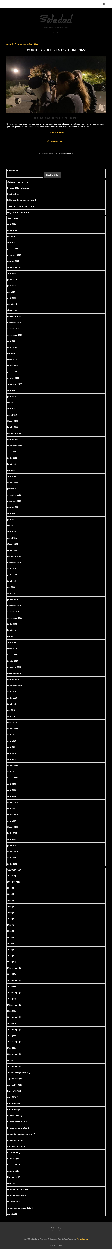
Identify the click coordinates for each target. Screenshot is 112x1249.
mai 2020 (11, 587)
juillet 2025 (12, 279)
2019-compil (14, 980)
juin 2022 (11, 464)
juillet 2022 (12, 458)
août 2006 (11, 821)
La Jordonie (14, 1152)
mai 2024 (11, 353)
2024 (11, 1036)
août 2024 (11, 341)
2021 (11, 999)
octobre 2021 (13, 507)
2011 (10, 925)
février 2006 (12, 827)
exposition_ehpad (17, 1140)
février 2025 (12, 310)
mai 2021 (11, 526)
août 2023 (11, 390)
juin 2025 (11, 286)
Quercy (12, 1183)
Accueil (9, 44)
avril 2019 (11, 642)
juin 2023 (11, 396)
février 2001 (12, 852)
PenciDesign (83, 1239)
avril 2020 (11, 593)
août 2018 (11, 692)
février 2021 (12, 544)
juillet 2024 (12, 347)
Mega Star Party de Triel (18, 212)
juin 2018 (11, 704)
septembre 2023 (14, 384)
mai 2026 (11, 236)
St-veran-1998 (15, 1202)
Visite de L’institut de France (20, 206)
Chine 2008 (14, 1103)
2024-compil (14, 1042)
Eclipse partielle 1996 (18, 1128)
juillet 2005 (12, 833)
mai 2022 (11, 470)
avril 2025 (11, 298)
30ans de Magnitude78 (19, 1072)
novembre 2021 (14, 501)
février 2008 (12, 802)
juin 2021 (11, 519)
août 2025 (11, 273)
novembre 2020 (14, 562)
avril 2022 (11, 476)
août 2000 (11, 858)
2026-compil (14, 1066)
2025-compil (14, 1054)
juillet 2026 (12, 230)
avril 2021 (11, 532)
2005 (11, 888)
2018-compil (14, 968)
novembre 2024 (14, 323)
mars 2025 (12, 304)
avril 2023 (11, 409)
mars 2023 (12, 415)
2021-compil (14, 1005)
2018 (11, 962)
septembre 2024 (14, 335)
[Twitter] (58, 33)
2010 (11, 919)
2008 (11, 906)
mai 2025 (11, 292)
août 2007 (11, 808)
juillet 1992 (12, 864)
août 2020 (11, 569)
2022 (11, 1011)
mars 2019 (12, 649)
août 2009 (11, 790)
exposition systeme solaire (21, 1134)
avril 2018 (11, 716)
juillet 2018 (12, 698)
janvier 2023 (12, 427)
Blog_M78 (14, 1091)
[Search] (104, 4)
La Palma (13, 1159)
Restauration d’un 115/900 (56, 118)
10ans (11, 876)
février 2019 (12, 655)
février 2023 (12, 421)
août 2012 (11, 759)
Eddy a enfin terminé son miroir (21, 200)
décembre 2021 (14, 495)
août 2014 (11, 747)
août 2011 (11, 772)
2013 (11, 937)
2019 (11, 974)
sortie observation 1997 (19, 1189)
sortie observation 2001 (19, 1195)
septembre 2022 (14, 446)
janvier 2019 (12, 661)
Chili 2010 (13, 1097)
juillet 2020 (12, 575)
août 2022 (11, 452)
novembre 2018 (14, 673)
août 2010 (11, 784)
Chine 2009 (14, 1109)
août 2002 (11, 839)
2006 (11, 894)
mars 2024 (12, 359)
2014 (11, 943)
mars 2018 (12, 722)
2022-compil (14, 1017)
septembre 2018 (14, 685)
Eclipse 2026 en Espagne (19, 188)
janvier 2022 (12, 489)
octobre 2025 (13, 261)
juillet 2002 (12, 845)
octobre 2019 (13, 612)
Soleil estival (13, 194)
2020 (11, 986)
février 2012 (12, 765)
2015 (11, 949)
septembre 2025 (14, 267)
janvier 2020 (12, 599)
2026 (11, 1060)
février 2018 (12, 729)
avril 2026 (11, 243)
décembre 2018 (14, 667)
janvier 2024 (12, 372)
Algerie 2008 (14, 1085)
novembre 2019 (14, 605)
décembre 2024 (14, 316)
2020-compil (14, 992)
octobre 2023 (13, 378)
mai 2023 (11, 402)
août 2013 (11, 753)
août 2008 (11, 796)
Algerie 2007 (14, 1079)
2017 (11, 956)
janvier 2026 (12, 249)
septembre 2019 (14, 618)
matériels (13, 1171)
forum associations (17, 1146)
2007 (11, 900)
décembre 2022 (14, 433)
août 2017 (11, 735)
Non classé (14, 1177)
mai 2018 (11, 710)
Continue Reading (56, 132)
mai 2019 (11, 636)
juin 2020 (11, 581)
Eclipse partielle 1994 (18, 1122)
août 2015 (11, 741)
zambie (12, 1214)
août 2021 (11, 513)
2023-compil (14, 1029)
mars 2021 (12, 538)
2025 (11, 1048)
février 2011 (12, 778)
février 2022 (12, 482)
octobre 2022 (13, 439)
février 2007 (12, 815)
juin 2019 (11, 630)
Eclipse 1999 (14, 1115)
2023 (11, 1023)
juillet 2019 (12, 624)
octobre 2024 (13, 329)
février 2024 (12, 366)
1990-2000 (13, 882)
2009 (11, 912)
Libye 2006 (13, 1165)
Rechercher (12, 170)
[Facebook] (53, 33)
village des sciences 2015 (20, 1208)
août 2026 (11, 224)
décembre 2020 (14, 556)
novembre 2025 (14, 255)
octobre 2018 (13, 679)
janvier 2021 (12, 550)
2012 (11, 931)
